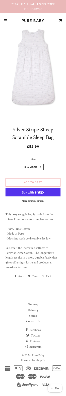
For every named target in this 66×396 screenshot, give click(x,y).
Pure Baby (33, 20)
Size (33, 159)
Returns (33, 304)
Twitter (35, 336)
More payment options (33, 200)
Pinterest (35, 341)
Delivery (33, 310)
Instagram (35, 347)
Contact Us (33, 321)
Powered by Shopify (33, 360)
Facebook (35, 330)
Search (33, 316)
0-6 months (32, 167)
